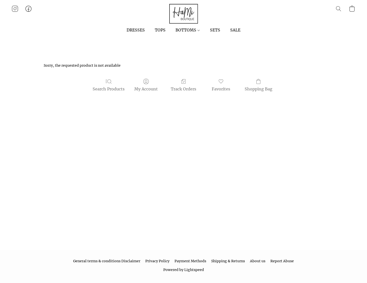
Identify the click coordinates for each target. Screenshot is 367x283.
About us (257, 261)
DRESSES (136, 29)
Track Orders (183, 88)
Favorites (221, 88)
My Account (146, 88)
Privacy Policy (157, 261)
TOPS (160, 29)
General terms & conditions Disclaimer (106, 261)
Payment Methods (190, 261)
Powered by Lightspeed (183, 270)
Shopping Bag (258, 88)
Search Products (109, 88)
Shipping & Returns (228, 261)
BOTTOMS (186, 29)
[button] (183, 14)
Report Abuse (282, 261)
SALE (235, 29)
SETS (215, 29)
